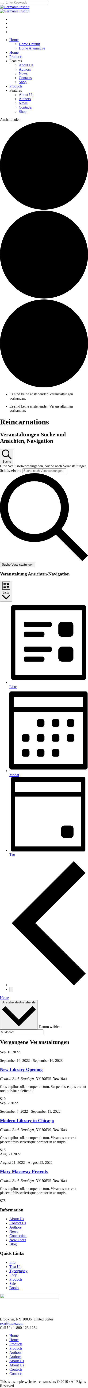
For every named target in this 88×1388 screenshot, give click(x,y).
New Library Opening (21, 1069)
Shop (13, 1275)
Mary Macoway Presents (24, 1171)
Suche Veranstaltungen (17, 564)
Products (15, 1279)
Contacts (15, 1369)
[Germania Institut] (14, 9)
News (13, 1231)
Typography (18, 1271)
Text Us (15, 1267)
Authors (15, 1227)
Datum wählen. (50, 1027)
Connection (18, 1236)
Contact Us (17, 1223)
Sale (12, 1284)
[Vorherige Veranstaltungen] (48, 985)
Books (14, 1288)
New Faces (17, 1240)
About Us (16, 1219)
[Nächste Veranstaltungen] (11, 989)
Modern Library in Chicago (27, 1120)
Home (14, 1336)
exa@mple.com (11, 1323)
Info (12, 1262)
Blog (13, 1244)
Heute (4, 998)
